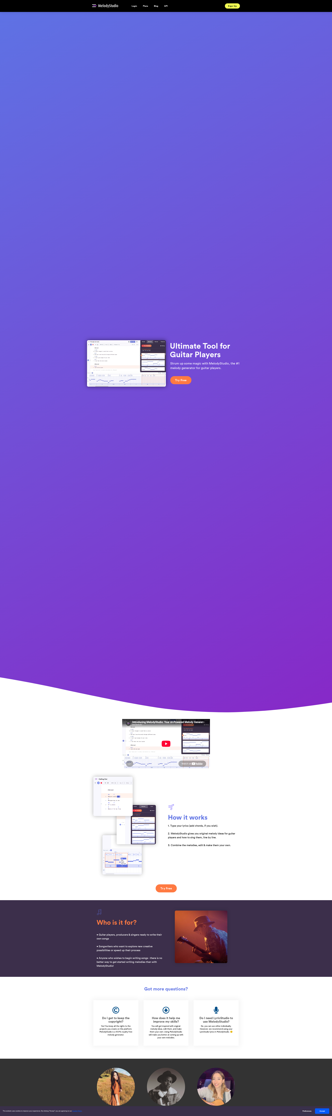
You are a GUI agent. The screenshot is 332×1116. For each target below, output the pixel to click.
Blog (156, 6)
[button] (232, 6)
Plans (145, 6)
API (166, 6)
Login (134, 6)
